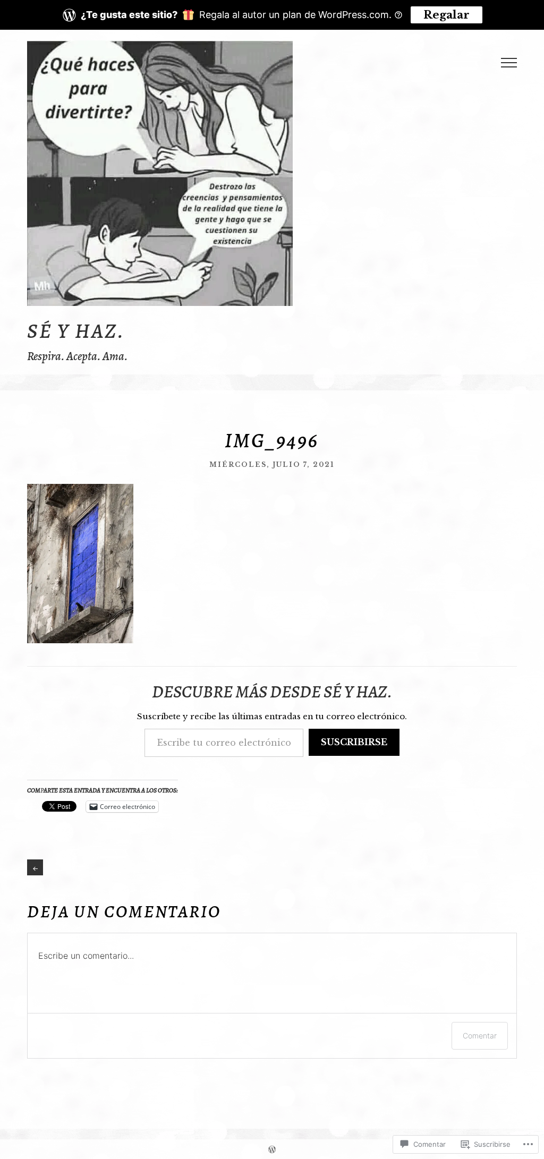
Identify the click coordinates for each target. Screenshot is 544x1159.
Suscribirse (354, 742)
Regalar (446, 15)
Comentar (480, 1035)
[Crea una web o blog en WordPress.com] (272, 1149)
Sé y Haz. (76, 331)
